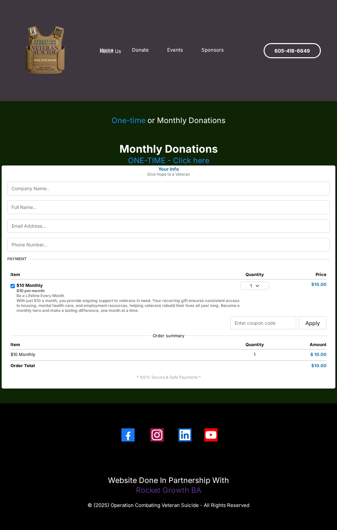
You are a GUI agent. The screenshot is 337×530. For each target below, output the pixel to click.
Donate (140, 50)
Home (107, 50)
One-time (128, 120)
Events (175, 50)
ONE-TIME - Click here (168, 160)
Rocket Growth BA (168, 490)
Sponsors (212, 50)
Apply (312, 323)
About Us (110, 51)
